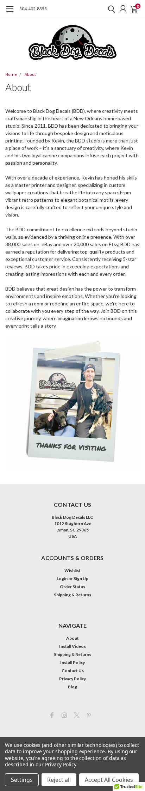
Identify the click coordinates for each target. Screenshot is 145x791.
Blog (72, 686)
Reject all (59, 780)
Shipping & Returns (72, 594)
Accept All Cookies (109, 780)
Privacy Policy (72, 678)
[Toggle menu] (9, 12)
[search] (110, 9)
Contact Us (73, 670)
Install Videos (72, 646)
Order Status (72, 586)
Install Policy (72, 662)
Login (62, 578)
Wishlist (72, 570)
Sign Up (81, 578)
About (30, 74)
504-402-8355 (33, 8)
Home (11, 74)
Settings (22, 780)
